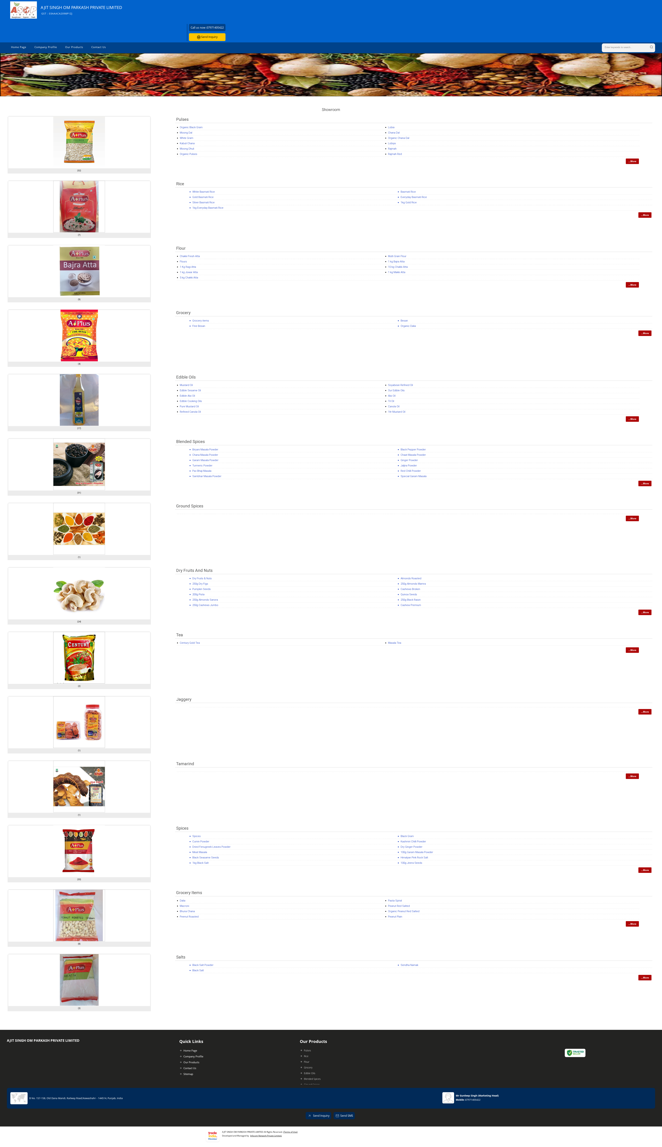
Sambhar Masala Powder (206, 476)
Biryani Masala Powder (205, 449)
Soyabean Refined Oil (400, 385)
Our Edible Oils (396, 390)
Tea (179, 635)
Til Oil (391, 401)
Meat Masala (199, 852)
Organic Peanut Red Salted (403, 911)
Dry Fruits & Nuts (202, 578)
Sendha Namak (409, 965)
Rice (180, 183)
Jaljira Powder (409, 465)
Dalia (182, 900)
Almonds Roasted (411, 578)
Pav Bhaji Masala (201, 470)
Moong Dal (186, 132)
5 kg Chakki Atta (189, 277)
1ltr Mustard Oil (396, 411)
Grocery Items (189, 892)
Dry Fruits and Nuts (194, 570)
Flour (181, 248)
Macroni (184, 906)
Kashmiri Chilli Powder (413, 841)
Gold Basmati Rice (203, 197)
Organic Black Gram (191, 127)
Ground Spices (189, 506)
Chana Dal (394, 132)
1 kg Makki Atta (396, 272)
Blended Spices (190, 441)
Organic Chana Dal (398, 138)
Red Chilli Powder (411, 470)
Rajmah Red (395, 154)
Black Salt (198, 970)
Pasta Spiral (395, 900)
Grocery (183, 312)
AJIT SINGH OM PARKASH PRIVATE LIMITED (81, 10)
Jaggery (183, 699)
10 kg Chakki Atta (398, 266)
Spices (182, 828)
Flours (183, 261)
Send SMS (346, 1116)
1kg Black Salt (200, 862)
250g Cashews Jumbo (205, 605)
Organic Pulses (188, 154)
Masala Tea (394, 642)
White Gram (186, 138)
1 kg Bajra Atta (396, 261)
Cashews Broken (410, 589)
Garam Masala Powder (205, 460)
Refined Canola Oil (190, 411)
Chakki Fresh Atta (190, 256)
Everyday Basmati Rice (414, 197)
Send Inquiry (209, 37)
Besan (404, 320)
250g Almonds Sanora (205, 599)
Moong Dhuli (187, 148)
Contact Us (98, 47)
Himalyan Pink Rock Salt (414, 857)
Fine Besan (198, 326)
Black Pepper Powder (413, 449)
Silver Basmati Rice (203, 202)
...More (632, 161)
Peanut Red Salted (399, 906)
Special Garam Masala (414, 476)
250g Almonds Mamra (413, 583)
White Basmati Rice (203, 191)
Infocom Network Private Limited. (266, 1135)
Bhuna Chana (187, 911)
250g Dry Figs (200, 583)
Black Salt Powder (202, 965)
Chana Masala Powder (205, 454)
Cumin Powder (200, 841)
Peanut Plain (395, 916)
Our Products (74, 47)
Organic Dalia (408, 326)
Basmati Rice (408, 191)
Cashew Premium (411, 605)
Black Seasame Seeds (205, 857)
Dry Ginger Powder (411, 846)
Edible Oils (186, 377)
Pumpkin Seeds (201, 589)
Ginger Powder (409, 460)
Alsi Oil (391, 395)
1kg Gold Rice (409, 202)
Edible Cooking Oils (191, 401)
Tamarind (185, 763)
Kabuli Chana (187, 143)
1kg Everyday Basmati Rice (207, 207)
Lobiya (392, 143)
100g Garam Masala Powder (417, 852)
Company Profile (45, 47)
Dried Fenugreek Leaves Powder (211, 846)
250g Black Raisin (411, 599)
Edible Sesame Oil (190, 390)
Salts (180, 957)
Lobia (391, 127)
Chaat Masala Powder (413, 454)
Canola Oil (393, 406)
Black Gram (407, 836)
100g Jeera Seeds (411, 862)
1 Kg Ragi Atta (188, 266)
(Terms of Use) (290, 1131)
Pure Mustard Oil (189, 406)
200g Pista (198, 594)
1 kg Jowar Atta (189, 272)
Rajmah (392, 148)
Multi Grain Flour (397, 256)
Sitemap (188, 1074)
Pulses (182, 119)
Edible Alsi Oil (187, 395)
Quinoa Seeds (409, 594)
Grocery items (200, 320)
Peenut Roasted (189, 916)
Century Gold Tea (190, 642)
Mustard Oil (186, 385)
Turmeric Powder (202, 465)
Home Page (18, 47)
